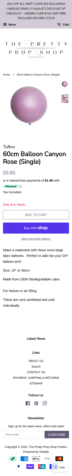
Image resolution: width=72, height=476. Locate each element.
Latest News (36, 338)
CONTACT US (36, 372)
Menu (12, 24)
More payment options (36, 238)
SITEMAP (36, 383)
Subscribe (57, 435)
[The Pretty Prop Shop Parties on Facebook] (27, 404)
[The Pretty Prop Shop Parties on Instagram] (44, 404)
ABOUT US (36, 361)
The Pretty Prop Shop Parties (48, 446)
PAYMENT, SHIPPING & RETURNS (36, 377)
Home (6, 74)
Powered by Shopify (36, 451)
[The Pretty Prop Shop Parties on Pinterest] (36, 404)
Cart (65, 24)
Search (36, 366)
